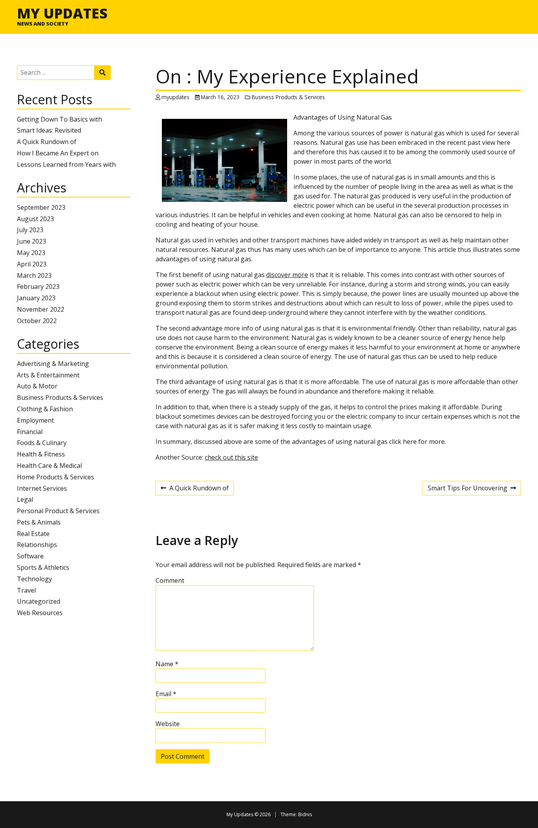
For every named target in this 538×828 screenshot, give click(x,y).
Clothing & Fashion (45, 409)
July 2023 (30, 229)
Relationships (37, 544)
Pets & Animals (39, 522)
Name (167, 664)
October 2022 (37, 320)
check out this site (231, 457)
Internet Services (42, 488)
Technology (34, 579)
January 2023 (36, 298)
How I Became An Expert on (57, 153)
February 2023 (38, 286)
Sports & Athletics (43, 567)
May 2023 (31, 252)
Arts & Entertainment (48, 375)
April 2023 (31, 264)
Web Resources (40, 612)
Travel (26, 590)
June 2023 (31, 241)
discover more (287, 274)
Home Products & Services (55, 477)
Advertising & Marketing (53, 363)
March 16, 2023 (220, 97)
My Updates (62, 13)
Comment (170, 580)
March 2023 (34, 275)
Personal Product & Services (58, 510)
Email (166, 693)
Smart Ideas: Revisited (49, 130)
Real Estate (33, 533)
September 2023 (41, 207)
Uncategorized (38, 601)
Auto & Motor (37, 386)
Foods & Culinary (42, 442)
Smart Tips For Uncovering (467, 489)
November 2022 (40, 309)
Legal (25, 499)
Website (168, 723)
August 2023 (35, 218)
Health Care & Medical (49, 465)
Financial (30, 431)
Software (30, 556)
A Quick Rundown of (46, 141)
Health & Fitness (41, 454)
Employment (35, 420)
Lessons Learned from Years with (66, 164)
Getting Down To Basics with (59, 119)
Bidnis (305, 814)
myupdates (175, 97)
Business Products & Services (60, 397)
